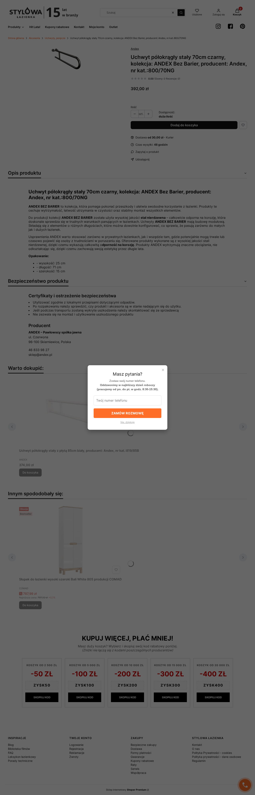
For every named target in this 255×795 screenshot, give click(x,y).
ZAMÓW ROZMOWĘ (127, 413)
